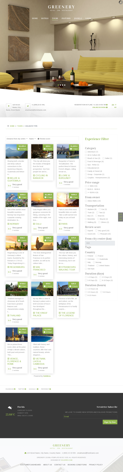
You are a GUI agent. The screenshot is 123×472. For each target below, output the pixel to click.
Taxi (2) (102, 213)
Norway (14, 224)
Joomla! (78, 18)
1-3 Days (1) (92, 277)
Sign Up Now (110, 422)
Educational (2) (93, 168)
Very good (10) (103, 231)
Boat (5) (101, 216)
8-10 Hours (92, 295)
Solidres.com (66, 460)
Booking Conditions (77, 465)
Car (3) (104, 209)
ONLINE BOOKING (99, 107)
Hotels (44, 18)
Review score (44, 139)
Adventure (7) (93, 152)
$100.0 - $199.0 (94, 189)
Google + (33, 389)
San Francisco (39, 268)
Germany (91, 259)
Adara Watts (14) (94, 201)
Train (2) (91, 213)
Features (66, 18)
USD (120, 219)
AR (115, 107)
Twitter (21, 389)
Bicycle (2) (104, 219)
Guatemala (103, 259)
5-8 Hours (107, 292)
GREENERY (61, 7)
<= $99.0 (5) (92, 186)
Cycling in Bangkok (40, 176)
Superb (90, 231)
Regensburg (17, 267)
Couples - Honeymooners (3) (99, 178)
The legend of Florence (67, 314)
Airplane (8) (92, 209)
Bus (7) (90, 216)
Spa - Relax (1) (93, 165)
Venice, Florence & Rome (14, 361)
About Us (47, 465)
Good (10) (91, 234)
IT (115, 105)
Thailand (91, 266)
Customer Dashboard (30, 465)
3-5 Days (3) (107, 277)
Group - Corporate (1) (96, 174)
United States (104, 266)
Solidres (47, 376)
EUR (120, 214)
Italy (89, 262)
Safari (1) (108, 158)
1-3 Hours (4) (93, 289)
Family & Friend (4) (95, 171)
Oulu (38, 224)
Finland (90, 256)
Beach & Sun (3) (94, 158)
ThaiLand (15, 315)
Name (31, 139)
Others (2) (105, 222)
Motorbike (91, 219)
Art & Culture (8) (94, 155)
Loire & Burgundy (65, 176)
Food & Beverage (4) (96, 161)
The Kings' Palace (40, 314)
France (100, 256)
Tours (55, 18)
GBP (120, 217)
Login (88, 18)
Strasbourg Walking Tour (67, 268)
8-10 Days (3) (107, 280)
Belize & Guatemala (14, 179)
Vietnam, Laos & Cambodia (39, 361)
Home (35, 18)
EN (113, 105)
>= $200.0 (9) (93, 192)
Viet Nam (91, 269)
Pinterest (45, 389)
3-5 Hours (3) (93, 292)
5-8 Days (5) (92, 280)
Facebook (10, 389)
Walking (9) (92, 222)
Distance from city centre (16, 139)
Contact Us (59, 465)
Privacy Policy (96, 465)
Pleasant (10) (105, 234)
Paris (64, 224)
